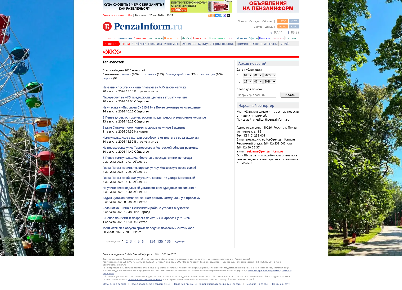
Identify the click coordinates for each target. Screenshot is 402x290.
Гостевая (290, 38)
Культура (204, 44)
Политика (155, 44)
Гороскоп (278, 38)
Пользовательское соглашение (150, 284)
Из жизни (271, 44)
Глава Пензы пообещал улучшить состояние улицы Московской (149, 178)
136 (168, 241)
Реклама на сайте (257, 284)
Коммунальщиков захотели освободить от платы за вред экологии (151, 137)
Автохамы (140, 38)
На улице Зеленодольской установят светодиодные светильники (149, 188)
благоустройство (178, 74)
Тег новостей (113, 62)
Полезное (265, 38)
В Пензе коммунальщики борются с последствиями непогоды (147, 158)
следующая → (180, 241)
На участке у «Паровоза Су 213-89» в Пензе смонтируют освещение (152, 107)
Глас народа (155, 38)
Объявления (124, 38)
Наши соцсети (281, 284)
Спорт (257, 44)
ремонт (125, 74)
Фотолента (199, 38)
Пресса (231, 38)
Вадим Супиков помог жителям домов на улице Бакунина (144, 127)
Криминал (243, 44)
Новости (110, 38)
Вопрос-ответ (172, 38)
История (242, 38)
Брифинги (139, 44)
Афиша (253, 38)
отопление (148, 74)
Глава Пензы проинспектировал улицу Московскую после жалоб (149, 168)
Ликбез (186, 38)
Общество (189, 44)
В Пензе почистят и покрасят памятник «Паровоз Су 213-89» (146, 218)
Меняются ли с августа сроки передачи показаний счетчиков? (148, 228)
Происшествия (223, 44)
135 (160, 241)
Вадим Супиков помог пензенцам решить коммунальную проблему (151, 198)
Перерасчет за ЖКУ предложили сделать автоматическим (145, 97)
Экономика (172, 44)
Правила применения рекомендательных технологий (207, 284)
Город (125, 44)
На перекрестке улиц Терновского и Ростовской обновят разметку (150, 148)
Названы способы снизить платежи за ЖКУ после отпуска (144, 87)
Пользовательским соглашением (145, 279)
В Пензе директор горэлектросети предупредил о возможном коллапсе (154, 117)
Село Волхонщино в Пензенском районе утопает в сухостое (146, 208)
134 (152, 241)
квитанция (207, 74)
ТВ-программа (216, 38)
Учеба (285, 44)
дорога (107, 78)
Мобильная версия (114, 284)
